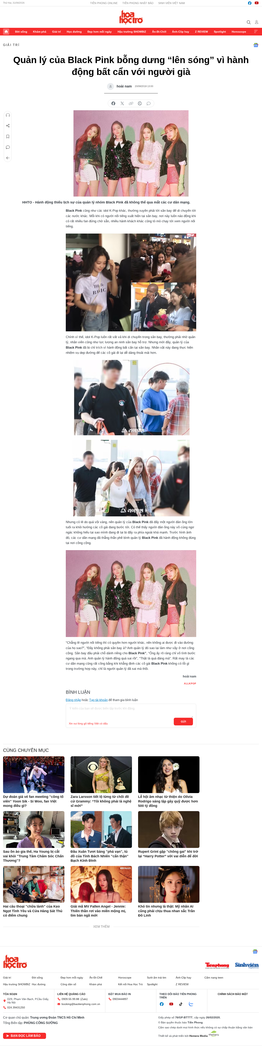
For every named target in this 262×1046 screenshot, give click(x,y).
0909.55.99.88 (70, 999)
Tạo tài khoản (98, 700)
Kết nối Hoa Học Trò (130, 984)
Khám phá (39, 31)
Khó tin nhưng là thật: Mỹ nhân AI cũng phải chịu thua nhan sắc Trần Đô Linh (166, 910)
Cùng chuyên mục (26, 750)
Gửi (183, 721)
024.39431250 (16, 1007)
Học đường (74, 31)
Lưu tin (8, 136)
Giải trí (56, 31)
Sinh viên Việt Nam (171, 3)
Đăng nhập (73, 700)
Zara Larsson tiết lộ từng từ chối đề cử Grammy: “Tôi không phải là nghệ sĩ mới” (101, 801)
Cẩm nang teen (213, 977)
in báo (140, 103)
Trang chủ (6, 32)
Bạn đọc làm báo (25, 1035)
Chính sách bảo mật (233, 994)
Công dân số (68, 984)
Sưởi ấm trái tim (156, 977)
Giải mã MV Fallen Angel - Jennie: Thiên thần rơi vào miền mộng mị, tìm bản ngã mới (98, 910)
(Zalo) (84, 999)
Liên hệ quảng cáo (71, 994)
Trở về (8, 158)
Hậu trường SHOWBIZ (132, 31)
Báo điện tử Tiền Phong (131, 17)
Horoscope (239, 31)
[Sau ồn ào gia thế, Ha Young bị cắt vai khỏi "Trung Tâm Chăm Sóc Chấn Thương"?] (33, 829)
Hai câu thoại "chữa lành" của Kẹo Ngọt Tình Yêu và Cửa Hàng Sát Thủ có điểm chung (32, 910)
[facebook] (249, 3)
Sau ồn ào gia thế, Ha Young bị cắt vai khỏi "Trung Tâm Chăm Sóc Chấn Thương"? (33, 856)
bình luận (148, 103)
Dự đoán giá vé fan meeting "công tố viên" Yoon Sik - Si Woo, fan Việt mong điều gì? (33, 801)
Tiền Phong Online (104, 3)
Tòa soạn (10, 994)
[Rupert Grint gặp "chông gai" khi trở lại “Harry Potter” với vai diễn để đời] (168, 829)
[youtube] (256, 3)
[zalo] (193, 1004)
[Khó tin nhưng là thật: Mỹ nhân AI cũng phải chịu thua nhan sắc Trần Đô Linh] (168, 884)
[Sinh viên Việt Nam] (247, 966)
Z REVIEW (201, 31)
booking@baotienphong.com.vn (81, 1004)
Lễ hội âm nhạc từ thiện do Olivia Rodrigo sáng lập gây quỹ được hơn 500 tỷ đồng (168, 801)
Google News (256, 45)
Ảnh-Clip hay (180, 31)
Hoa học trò (15, 961)
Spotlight (220, 31)
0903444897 (120, 999)
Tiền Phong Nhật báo (137, 3)
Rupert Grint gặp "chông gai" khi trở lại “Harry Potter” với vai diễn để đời (168, 854)
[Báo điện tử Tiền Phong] (217, 966)
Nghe (8, 115)
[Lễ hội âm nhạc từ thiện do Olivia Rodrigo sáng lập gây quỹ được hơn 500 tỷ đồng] (168, 774)
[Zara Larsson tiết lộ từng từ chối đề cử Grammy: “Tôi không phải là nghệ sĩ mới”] (101, 774)
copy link (131, 103)
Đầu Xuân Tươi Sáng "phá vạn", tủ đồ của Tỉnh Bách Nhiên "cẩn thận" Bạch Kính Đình (100, 856)
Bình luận (8, 147)
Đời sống (21, 31)
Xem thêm (256, 32)
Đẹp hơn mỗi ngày (99, 31)
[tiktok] (183, 1004)
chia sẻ (113, 103)
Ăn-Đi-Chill (159, 31)
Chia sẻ (8, 126)
